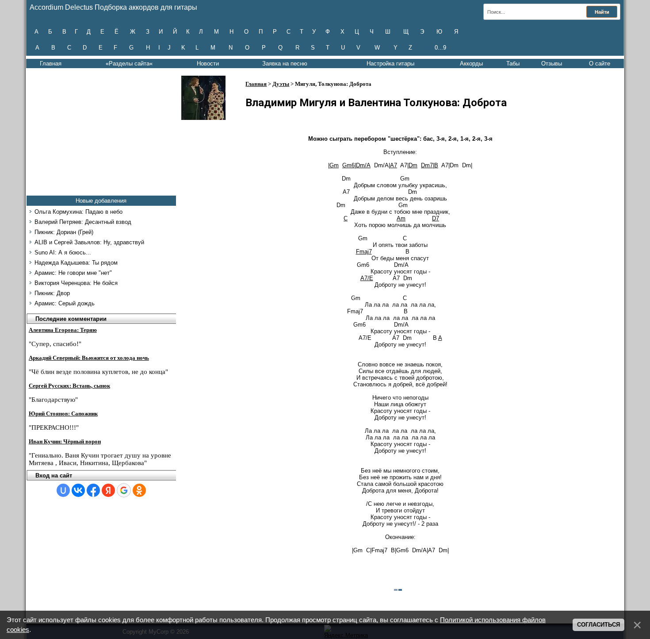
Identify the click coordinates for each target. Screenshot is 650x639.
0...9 (440, 47)
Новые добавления (101, 200)
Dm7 (427, 165)
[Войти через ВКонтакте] (78, 490)
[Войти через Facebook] (93, 490)
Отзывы (551, 63)
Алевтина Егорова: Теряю (63, 330)
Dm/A (363, 165)
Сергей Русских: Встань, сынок (69, 385)
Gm (334, 165)
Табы (513, 63)
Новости (208, 63)
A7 (393, 165)
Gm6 (348, 165)
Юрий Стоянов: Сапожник (63, 413)
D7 (435, 218)
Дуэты (280, 84)
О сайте (599, 63)
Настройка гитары (390, 63)
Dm (413, 165)
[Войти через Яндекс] (108, 490)
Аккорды (471, 63)
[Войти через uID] (63, 490)
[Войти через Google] (124, 490)
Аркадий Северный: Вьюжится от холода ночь (89, 357)
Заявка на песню (284, 63)
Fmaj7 (364, 251)
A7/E (366, 278)
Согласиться (598, 624)
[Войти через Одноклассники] (139, 490)
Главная (50, 63)
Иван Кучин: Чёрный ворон (65, 441)
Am (401, 218)
